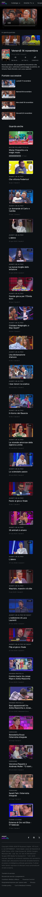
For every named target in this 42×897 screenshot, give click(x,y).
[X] (39, 838)
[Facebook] (29, 838)
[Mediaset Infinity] (4, 3)
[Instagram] (34, 838)
